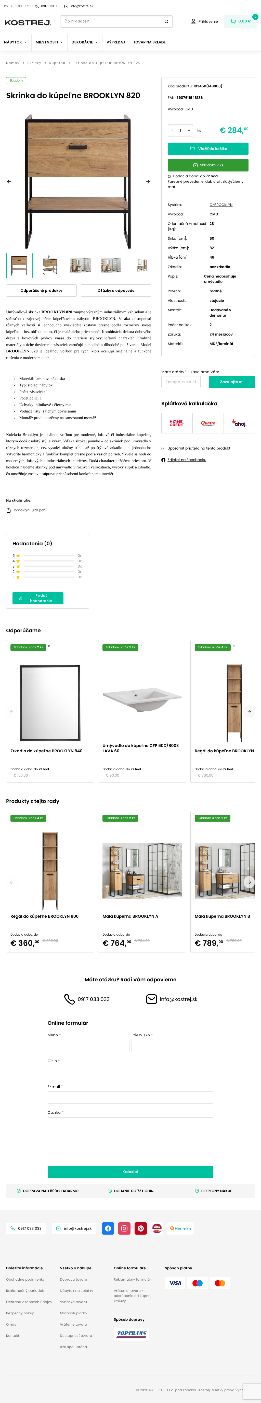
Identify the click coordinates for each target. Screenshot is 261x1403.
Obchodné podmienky (25, 1279)
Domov (13, 63)
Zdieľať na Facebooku (186, 459)
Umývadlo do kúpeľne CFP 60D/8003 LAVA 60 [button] (140, 748)
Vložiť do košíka (212, 148)
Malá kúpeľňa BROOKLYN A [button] (130, 916)
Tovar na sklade (149, 42)
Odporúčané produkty (41, 290)
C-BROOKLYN (221, 204)
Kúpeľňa (57, 63)
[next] (249, 712)
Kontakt (12, 1335)
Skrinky (35, 63)
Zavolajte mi (231, 381)
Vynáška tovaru (73, 1302)
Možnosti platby (73, 1313)
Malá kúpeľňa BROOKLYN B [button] (222, 916)
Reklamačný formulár (132, 1279)
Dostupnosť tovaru (76, 1335)
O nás (11, 1324)
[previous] (11, 712)
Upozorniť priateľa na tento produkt (198, 448)
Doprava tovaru (73, 1279)
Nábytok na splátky (76, 1290)
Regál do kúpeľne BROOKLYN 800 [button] (44, 916)
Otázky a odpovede (116, 290)
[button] (31, 1268)
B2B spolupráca (73, 1346)
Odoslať (130, 1171)
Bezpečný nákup (20, 1313)
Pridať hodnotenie (41, 598)
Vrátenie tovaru (73, 1324)
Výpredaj (116, 42)
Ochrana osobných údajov (29, 1302)
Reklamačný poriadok (25, 1290)
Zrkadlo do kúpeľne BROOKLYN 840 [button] (46, 751)
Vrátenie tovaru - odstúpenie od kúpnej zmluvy (132, 1295)
